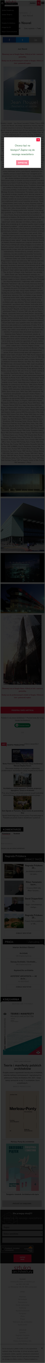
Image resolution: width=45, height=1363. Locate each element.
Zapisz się (22, 162)
